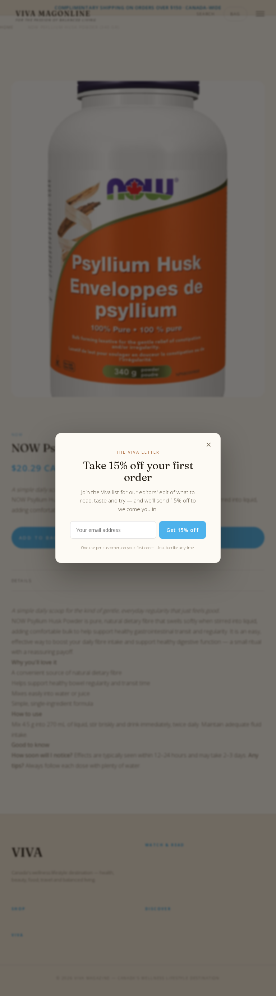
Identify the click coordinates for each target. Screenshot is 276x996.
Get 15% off (182, 530)
